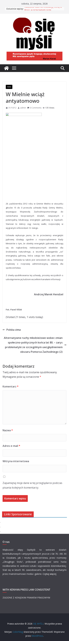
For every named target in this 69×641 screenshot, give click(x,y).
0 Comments (35, 107)
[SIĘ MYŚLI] (6, 68)
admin (23, 107)
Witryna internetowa (16, 461)
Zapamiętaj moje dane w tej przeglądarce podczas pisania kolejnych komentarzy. (32, 485)
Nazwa (8, 430)
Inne (9, 87)
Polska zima (13, 329)
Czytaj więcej (49, 573)
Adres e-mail (11, 446)
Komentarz (10, 386)
